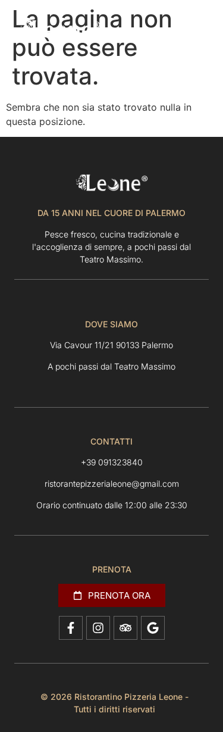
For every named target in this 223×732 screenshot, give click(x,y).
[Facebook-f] (71, 628)
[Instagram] (98, 628)
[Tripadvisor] (125, 628)
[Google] (153, 628)
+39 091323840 (112, 462)
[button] (180, 31)
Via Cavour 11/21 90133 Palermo (111, 345)
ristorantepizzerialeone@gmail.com (112, 483)
